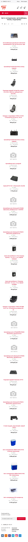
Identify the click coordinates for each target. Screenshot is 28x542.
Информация (15, 529)
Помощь (14, 531)
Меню (6, 13)
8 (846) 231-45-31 (7, 1)
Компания (14, 527)
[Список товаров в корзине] (25, 8)
